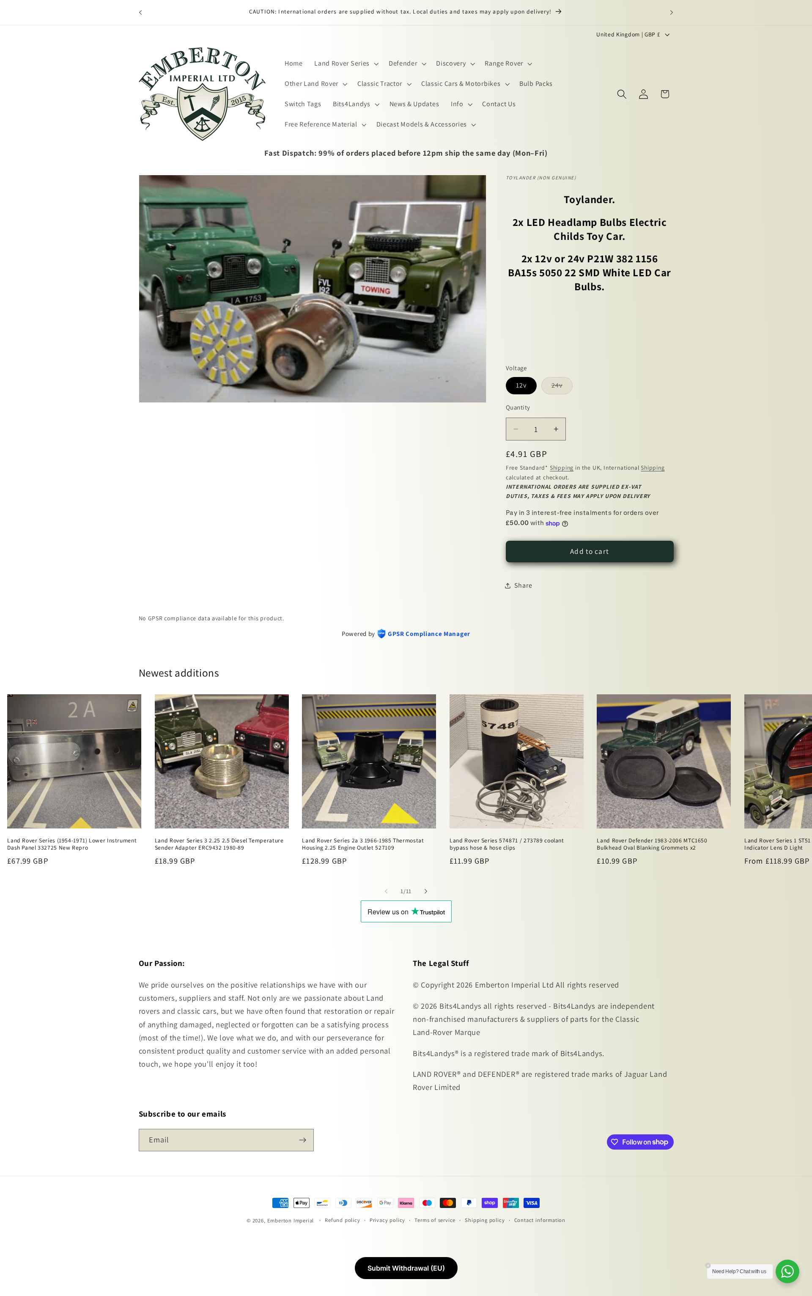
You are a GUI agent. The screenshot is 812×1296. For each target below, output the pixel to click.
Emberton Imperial (290, 1220)
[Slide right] (426, 891)
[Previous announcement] (140, 12)
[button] (345, 64)
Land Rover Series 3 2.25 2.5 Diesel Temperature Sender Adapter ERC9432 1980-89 (219, 843)
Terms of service (434, 1220)
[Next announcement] (671, 12)
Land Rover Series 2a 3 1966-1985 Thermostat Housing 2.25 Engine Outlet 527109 (363, 843)
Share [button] (523, 585)
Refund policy (342, 1220)
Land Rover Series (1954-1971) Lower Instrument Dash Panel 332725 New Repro (72, 843)
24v (562, 387)
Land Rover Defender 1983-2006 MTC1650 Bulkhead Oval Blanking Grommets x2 (652, 843)
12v (521, 385)
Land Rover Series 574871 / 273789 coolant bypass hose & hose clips (507, 843)
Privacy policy (387, 1220)
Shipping (561, 468)
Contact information (539, 1220)
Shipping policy (485, 1220)
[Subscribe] (302, 1139)
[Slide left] (386, 891)
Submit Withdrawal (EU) (406, 1268)
